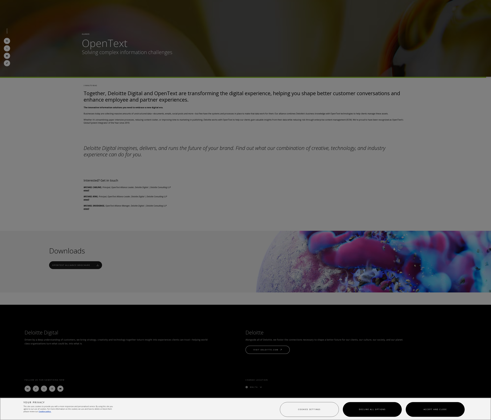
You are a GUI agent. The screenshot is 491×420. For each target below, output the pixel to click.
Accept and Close (435, 409)
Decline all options (372, 409)
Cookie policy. (45, 411)
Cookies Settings (309, 409)
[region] (245, 409)
